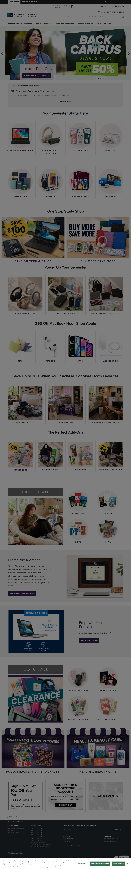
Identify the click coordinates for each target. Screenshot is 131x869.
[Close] (127, 863)
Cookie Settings (81, 863)
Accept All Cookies (118, 863)
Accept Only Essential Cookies (100, 863)
